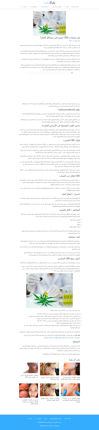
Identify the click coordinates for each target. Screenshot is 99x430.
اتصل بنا (24, 6)
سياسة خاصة (67, 418)
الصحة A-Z (75, 6)
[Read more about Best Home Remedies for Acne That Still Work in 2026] (70, 369)
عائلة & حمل (44, 6)
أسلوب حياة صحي (56, 6)
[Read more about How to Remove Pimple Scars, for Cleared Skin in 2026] (49, 369)
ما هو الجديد (34, 6)
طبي (67, 6)
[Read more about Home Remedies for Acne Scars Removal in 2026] (28, 368)
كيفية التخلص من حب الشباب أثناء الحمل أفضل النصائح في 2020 (71, 400)
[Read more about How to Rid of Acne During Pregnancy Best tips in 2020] (70, 389)
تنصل (45, 418)
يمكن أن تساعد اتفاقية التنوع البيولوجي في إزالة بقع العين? (58, 337)
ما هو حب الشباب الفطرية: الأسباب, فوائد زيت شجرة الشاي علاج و (30, 401)
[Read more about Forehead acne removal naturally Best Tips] (49, 389)
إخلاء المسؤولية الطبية (55, 418)
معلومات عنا (38, 418)
